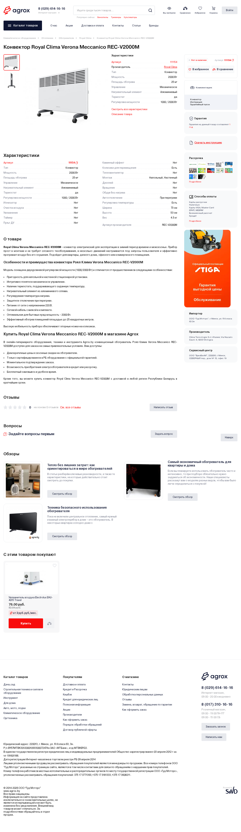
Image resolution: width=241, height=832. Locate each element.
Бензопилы (102, 17)
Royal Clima (85, 38)
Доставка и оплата (92, 25)
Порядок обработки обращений (82, 724)
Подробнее (195, 221)
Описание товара (122, 114)
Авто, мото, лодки (15, 708)
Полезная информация (77, 704)
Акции (69, 25)
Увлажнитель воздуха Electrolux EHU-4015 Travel (31, 598)
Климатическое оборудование (20, 38)
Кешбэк (67, 694)
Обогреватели (66, 38)
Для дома (10, 703)
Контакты (118, 25)
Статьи (136, 25)
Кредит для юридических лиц (80, 699)
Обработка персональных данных (142, 694)
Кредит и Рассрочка (75, 689)
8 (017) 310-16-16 (216, 704)
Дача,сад (9, 684)
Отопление (47, 38)
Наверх (229, 437)
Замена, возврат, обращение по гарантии (147, 704)
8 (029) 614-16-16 (217, 688)
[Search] (150, 10)
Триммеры (116, 17)
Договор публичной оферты (80, 729)
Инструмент (11, 697)
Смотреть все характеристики (129, 109)
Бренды (153, 25)
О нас (53, 25)
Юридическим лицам (134, 689)
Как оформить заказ (75, 719)
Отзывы (127, 699)
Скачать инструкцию (208, 142)
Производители (72, 714)
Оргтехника (10, 718)
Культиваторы (130, 17)
